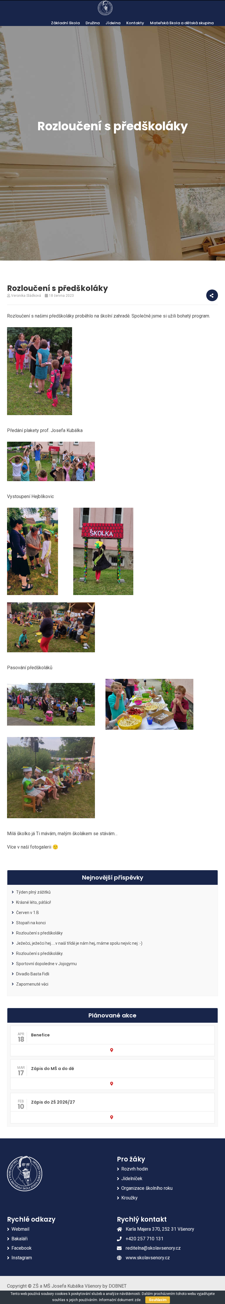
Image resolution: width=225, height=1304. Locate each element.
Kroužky (129, 1198)
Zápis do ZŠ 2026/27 (53, 1102)
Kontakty (135, 23)
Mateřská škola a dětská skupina (182, 23)
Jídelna (112, 23)
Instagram (21, 1257)
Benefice (40, 1035)
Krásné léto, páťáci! (33, 902)
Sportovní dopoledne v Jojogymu (46, 963)
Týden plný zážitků (33, 892)
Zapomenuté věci (32, 984)
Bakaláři (19, 1238)
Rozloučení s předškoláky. (39, 953)
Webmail (20, 1229)
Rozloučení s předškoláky (39, 933)
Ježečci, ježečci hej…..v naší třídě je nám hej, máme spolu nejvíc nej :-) (79, 943)
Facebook (21, 1248)
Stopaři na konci (31, 922)
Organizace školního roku (147, 1188)
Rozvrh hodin (134, 1169)
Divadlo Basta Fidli (32, 974)
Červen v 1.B (27, 912)
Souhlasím (157, 1300)
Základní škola (65, 23)
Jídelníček (131, 1178)
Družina (93, 23)
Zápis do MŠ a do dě (52, 1068)
